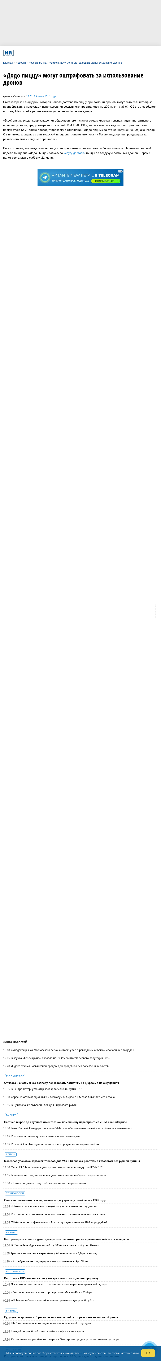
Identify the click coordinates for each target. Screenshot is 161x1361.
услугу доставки (74, 153)
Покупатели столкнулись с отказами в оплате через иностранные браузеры (59, 1284)
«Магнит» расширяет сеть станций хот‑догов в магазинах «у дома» (53, 1206)
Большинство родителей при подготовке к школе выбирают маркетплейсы (58, 1175)
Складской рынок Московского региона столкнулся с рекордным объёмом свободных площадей (72, 1050)
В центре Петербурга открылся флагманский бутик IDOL (47, 1089)
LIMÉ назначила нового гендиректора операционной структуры (51, 1323)
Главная (8, 62)
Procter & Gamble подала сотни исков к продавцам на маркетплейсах (55, 1144)
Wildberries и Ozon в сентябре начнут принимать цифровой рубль (52, 1300)
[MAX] (61, 52)
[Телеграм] (32, 52)
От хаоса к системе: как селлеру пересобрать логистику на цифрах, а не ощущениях (61, 1082)
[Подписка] (118, 52)
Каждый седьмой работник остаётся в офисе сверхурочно (48, 1331)
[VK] (46, 52)
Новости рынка (38, 62)
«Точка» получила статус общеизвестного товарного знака (48, 1183)
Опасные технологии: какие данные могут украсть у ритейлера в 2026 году (55, 1200)
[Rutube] (103, 52)
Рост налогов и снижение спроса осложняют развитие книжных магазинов (58, 1214)
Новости (21, 62)
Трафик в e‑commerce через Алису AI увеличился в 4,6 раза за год (54, 1253)
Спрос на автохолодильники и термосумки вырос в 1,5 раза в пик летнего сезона (63, 1097)
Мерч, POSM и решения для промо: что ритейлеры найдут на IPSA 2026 (57, 1167)
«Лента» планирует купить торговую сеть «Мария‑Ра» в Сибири (51, 1292)
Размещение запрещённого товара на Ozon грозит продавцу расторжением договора (65, 1339)
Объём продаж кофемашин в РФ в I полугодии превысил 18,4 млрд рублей (59, 1222)
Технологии (15, 1193)
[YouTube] (89, 52)
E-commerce (15, 1076)
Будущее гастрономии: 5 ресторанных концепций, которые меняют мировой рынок (61, 1317)
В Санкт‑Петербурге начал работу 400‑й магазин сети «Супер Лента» (55, 1245)
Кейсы (10, 1154)
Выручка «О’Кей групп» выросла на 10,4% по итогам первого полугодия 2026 (60, 1058)
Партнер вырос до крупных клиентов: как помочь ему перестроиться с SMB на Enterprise (65, 1122)
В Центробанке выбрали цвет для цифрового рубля (44, 1105)
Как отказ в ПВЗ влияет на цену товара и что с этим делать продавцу (51, 1278)
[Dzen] (75, 52)
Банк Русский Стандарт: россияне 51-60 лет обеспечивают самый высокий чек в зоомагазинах (71, 1128)
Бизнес (11, 1115)
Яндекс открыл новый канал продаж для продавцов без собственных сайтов (60, 1066)
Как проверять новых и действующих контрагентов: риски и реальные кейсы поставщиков (66, 1239)
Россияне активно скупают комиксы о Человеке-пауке (45, 1136)
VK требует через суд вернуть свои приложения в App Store (49, 1261)
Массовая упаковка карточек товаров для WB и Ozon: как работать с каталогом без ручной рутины (72, 1161)
